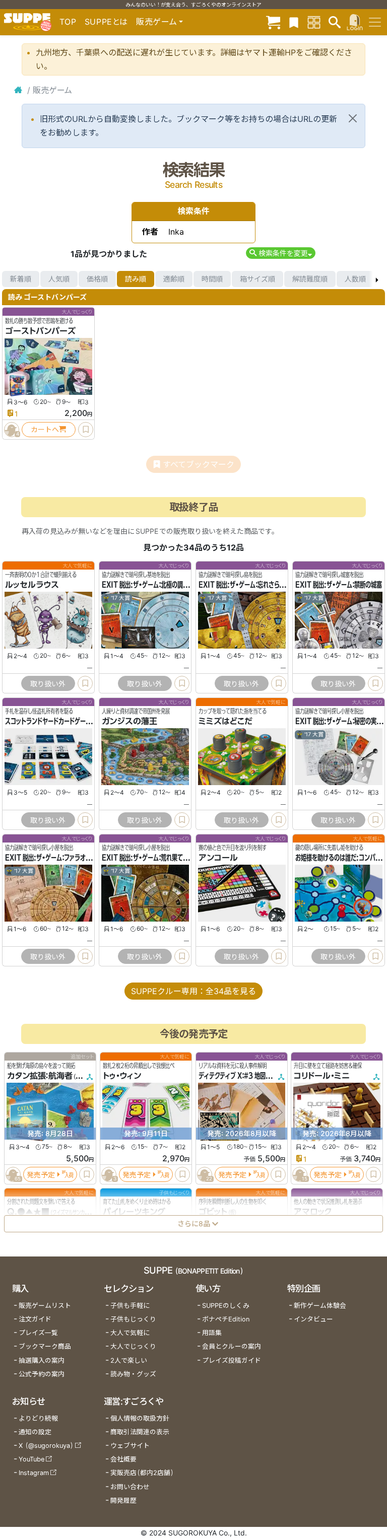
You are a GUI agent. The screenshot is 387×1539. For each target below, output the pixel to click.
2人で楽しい (128, 1360)
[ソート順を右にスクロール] (377, 279)
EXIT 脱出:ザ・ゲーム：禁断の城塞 (338, 585)
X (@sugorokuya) (46, 1445)
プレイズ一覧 (38, 1333)
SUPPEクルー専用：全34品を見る (193, 991)
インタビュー (313, 1319)
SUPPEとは (106, 22)
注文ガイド (35, 1319)
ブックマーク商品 (45, 1346)
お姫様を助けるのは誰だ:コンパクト (340, 858)
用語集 (212, 1333)
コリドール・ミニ (322, 1076)
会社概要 (123, 1459)
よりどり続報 (38, 1418)
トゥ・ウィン (122, 1076)
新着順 (20, 278)
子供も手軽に (130, 1305)
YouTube (31, 1459)
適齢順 (173, 278)
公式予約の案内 (41, 1374)
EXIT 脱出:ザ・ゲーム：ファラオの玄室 (53, 858)
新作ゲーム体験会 (320, 1305)
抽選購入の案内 (41, 1360)
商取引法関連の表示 (139, 1432)
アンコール (218, 858)
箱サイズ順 (257, 278)
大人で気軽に (130, 1333)
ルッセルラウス (32, 585)
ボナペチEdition (225, 1319)
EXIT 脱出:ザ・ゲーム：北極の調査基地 (151, 585)
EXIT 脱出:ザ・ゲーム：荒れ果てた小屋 (151, 858)
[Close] (353, 118)
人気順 (59, 278)
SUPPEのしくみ (225, 1305)
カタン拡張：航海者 (40, 1076)
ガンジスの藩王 (129, 721)
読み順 (135, 278)
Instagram (34, 1473)
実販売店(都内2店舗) (142, 1473)
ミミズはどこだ (225, 721)
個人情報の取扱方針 (139, 1418)
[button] (280, 253)
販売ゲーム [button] (156, 22)
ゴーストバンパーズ (40, 331)
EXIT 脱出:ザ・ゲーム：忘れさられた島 (247, 585)
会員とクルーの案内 (231, 1346)
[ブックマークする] (85, 429)
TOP (68, 22)
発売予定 (41, 1174)
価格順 (97, 278)
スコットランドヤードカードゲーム (48, 721)
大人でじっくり (133, 1346)
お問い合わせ (130, 1487)
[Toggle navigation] (375, 22)
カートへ (45, 429)
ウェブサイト (130, 1445)
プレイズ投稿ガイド (231, 1360)
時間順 (212, 278)
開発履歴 (123, 1500)
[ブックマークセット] (293, 22)
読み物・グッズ (133, 1374)
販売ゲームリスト (45, 1305)
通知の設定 (35, 1432)
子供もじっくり (133, 1319)
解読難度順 (310, 278)
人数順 (355, 278)
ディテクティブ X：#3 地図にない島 (243, 1076)
